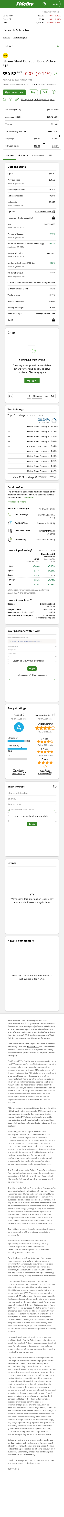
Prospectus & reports (17, 502)
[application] (32, 368)
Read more (29, 497)
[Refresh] (55, 73)
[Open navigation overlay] (5, 4)
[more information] (54, 787)
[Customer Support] (44, 4)
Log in (55, 3)
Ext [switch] (52, 396)
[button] (54, 92)
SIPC (53, 1460)
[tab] (9, 155)
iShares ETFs (33, 1046)
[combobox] (32, 46)
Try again (32, 380)
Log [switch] (46, 396)
